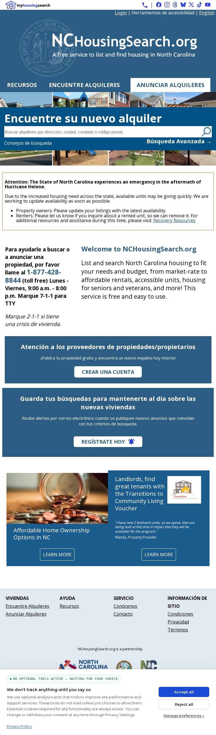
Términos (178, 630)
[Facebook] (158, 4)
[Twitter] (191, 4)
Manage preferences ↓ (184, 716)
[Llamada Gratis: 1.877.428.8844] (144, 5)
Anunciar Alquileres (170, 85)
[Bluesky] (183, 4)
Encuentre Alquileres (84, 85)
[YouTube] (207, 4)
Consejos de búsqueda (28, 143)
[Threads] (175, 4)
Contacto (123, 614)
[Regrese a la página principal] (108, 75)
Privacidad (178, 622)
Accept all (184, 692)
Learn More (57, 554)
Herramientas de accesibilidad (163, 13)
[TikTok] (199, 4)
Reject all (184, 704)
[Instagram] (167, 4)
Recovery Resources (174, 220)
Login (121, 12)
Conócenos (125, 606)
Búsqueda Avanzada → (179, 141)
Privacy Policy (19, 726)
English (207, 12)
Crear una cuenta (108, 371)
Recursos (22, 85)
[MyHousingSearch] (28, 5)
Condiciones (180, 614)
